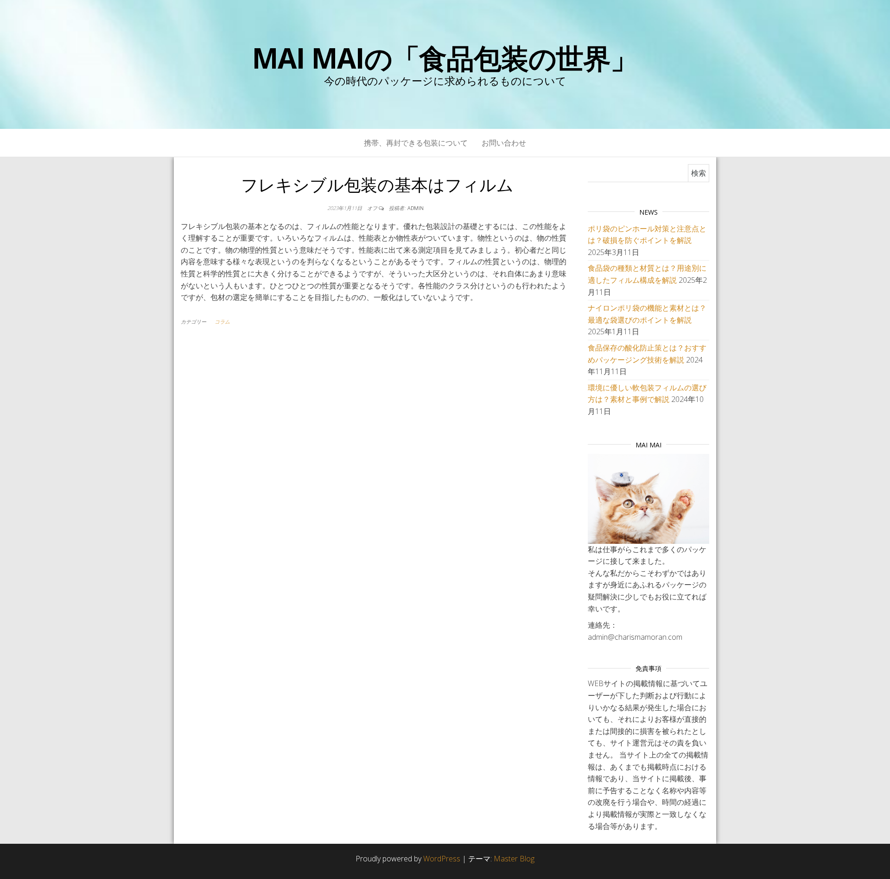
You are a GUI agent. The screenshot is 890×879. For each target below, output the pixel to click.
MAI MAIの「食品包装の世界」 (445, 58)
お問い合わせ (504, 143)
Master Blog (514, 859)
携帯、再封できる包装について (416, 143)
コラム (222, 321)
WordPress (441, 859)
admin (415, 207)
